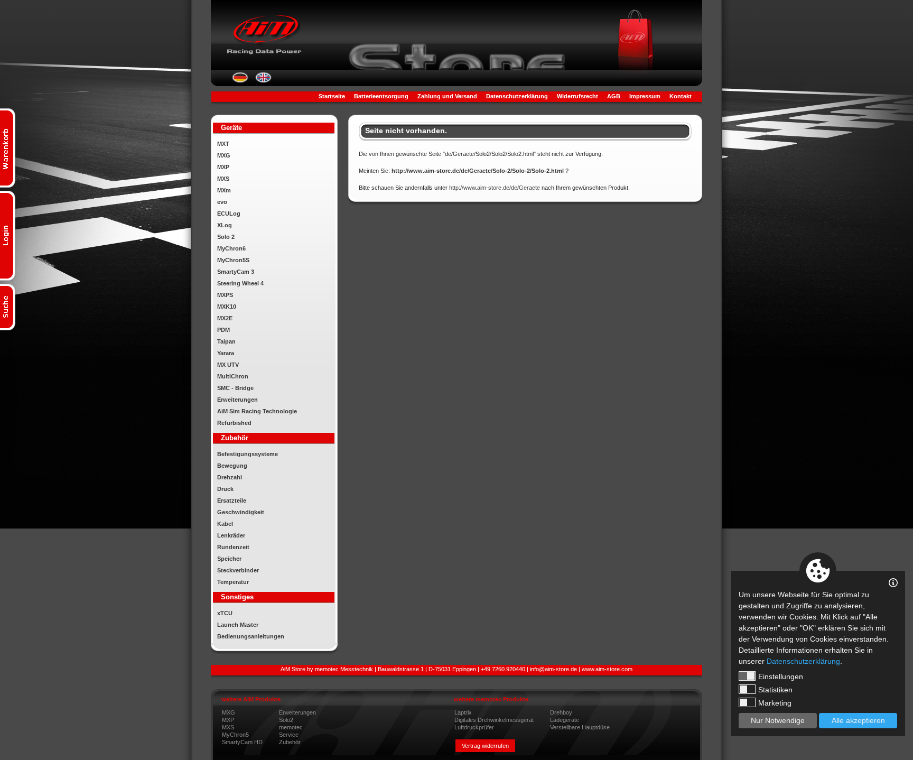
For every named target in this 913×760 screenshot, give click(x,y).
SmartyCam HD (242, 742)
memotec (291, 727)
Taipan (226, 341)
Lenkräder (231, 535)
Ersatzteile (231, 500)
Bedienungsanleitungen (250, 636)
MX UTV (228, 365)
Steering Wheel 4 (240, 283)
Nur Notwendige (778, 720)
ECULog (228, 213)
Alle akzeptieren (858, 720)
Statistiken (775, 689)
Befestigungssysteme (247, 454)
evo (222, 202)
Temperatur (233, 582)
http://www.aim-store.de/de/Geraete (494, 187)
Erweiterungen (237, 399)
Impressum (644, 96)
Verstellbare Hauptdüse (580, 727)
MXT (223, 144)
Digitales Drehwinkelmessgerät (494, 720)
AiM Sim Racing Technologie (257, 411)
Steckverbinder (238, 570)
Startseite (332, 96)
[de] (240, 81)
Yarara (225, 353)
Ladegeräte (564, 720)
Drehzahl (229, 477)
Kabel (225, 524)
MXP (223, 167)
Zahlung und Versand (447, 96)
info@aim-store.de (553, 669)
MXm (224, 190)
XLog (224, 225)
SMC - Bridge (235, 388)
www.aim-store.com (607, 669)
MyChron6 (231, 248)
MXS (223, 178)
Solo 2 (226, 237)
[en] (263, 81)
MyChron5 (235, 734)
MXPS (225, 295)
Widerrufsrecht (577, 96)
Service (289, 734)
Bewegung (232, 465)
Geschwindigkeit (240, 512)
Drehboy (561, 712)
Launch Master (237, 625)
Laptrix (463, 712)
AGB (613, 96)
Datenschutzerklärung (517, 96)
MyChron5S (233, 260)
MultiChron (232, 376)
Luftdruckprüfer (474, 727)
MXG (223, 155)
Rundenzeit (233, 547)
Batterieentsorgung (381, 96)
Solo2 (286, 720)
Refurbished (234, 423)
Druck (225, 489)
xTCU (224, 613)
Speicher (229, 558)
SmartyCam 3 (235, 271)
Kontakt (680, 96)
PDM (223, 330)
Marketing (774, 703)
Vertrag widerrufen (485, 746)
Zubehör (290, 742)
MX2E (224, 318)
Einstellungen (780, 676)
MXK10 (226, 306)
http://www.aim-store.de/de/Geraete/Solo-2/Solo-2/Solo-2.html (478, 171)
